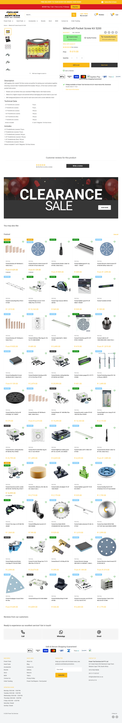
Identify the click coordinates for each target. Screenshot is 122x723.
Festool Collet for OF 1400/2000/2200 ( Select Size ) (105, 339)
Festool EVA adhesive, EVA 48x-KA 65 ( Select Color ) (38, 488)
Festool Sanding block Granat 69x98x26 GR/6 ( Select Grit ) (14, 376)
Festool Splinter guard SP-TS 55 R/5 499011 (83, 488)
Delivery (29, 670)
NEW (56, 21)
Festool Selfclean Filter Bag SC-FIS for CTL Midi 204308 (38, 339)
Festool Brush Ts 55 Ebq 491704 (60, 561)
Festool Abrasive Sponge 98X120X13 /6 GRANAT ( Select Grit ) (83, 562)
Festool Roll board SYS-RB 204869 (38, 598)
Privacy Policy (31, 678)
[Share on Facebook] (105, 32)
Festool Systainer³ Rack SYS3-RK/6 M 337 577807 (105, 599)
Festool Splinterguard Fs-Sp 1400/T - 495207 (81, 264)
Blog (28, 664)
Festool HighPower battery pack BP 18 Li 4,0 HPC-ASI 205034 (60, 450)
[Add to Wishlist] (23, 241)
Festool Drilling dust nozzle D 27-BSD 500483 (37, 525)
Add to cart (76, 65)
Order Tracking (75, 21)
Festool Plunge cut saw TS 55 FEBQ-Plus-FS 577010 (37, 301)
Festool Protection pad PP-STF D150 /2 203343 (82, 339)
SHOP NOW (104, 207)
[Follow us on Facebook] (113, 717)
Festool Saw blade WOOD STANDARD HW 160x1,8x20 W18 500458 (60, 525)
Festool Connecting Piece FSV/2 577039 (14, 301)
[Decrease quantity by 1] (72, 58)
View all (116, 234)
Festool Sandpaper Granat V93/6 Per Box (14, 599)
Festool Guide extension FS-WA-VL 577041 (83, 525)
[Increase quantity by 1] (82, 58)
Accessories (32, 21)
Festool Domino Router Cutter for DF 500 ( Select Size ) (60, 264)
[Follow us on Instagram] (117, 717)
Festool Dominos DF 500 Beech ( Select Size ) (14, 264)
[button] (67, 47)
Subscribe (61, 675)
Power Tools (7, 21)
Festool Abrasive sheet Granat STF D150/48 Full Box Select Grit (106, 264)
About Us (29, 661)
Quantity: (66, 58)
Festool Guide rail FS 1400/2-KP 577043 (83, 450)
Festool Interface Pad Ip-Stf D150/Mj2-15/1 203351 (13, 413)
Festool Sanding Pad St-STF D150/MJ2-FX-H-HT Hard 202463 (106, 488)
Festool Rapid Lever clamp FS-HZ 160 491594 (106, 413)
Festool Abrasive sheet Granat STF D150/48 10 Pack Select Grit (38, 264)
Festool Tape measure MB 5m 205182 (59, 301)
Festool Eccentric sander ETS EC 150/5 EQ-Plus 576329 (83, 413)
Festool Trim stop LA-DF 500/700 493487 (15, 525)
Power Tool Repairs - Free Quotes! (37, 681)
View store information (72, 89)
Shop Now (75, 7)
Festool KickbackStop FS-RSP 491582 (59, 599)
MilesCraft (66, 32)
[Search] (73, 15)
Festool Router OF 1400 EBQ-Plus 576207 (60, 413)
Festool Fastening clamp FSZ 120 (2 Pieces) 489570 (106, 376)
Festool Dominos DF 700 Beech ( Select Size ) (14, 339)
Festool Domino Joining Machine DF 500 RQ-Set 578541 (60, 376)
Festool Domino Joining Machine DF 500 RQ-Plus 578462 (14, 450)
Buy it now (104, 65)
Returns (29, 672)
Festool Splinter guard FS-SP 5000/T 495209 (82, 301)
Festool (8, 261)
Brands (43, 21)
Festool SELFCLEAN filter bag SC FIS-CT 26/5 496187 (38, 450)
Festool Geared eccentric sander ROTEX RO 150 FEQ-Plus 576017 (15, 488)
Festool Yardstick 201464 (104, 300)
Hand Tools (19, 21)
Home (5, 25)
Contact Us (64, 21)
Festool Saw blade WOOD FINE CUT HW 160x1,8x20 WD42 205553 (106, 525)
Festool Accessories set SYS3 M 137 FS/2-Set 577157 (83, 599)
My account (83, 15)
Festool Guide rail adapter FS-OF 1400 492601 (60, 488)
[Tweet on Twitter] (112, 32)
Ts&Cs (28, 675)
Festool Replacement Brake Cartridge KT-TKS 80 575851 (13, 562)
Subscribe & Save (110, 2)
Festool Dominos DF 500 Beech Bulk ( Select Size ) (37, 413)
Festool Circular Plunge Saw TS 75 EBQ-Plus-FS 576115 (38, 562)
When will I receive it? (69, 44)
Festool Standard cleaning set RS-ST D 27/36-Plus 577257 (38, 376)
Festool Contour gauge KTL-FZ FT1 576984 (83, 376)
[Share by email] (116, 32)
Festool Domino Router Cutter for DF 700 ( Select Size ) (106, 450)
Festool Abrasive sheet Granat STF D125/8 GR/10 (106, 562)
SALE (50, 21)
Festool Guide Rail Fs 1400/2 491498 (59, 339)
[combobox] (48, 15)
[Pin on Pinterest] (109, 32)
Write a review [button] (78, 166)
